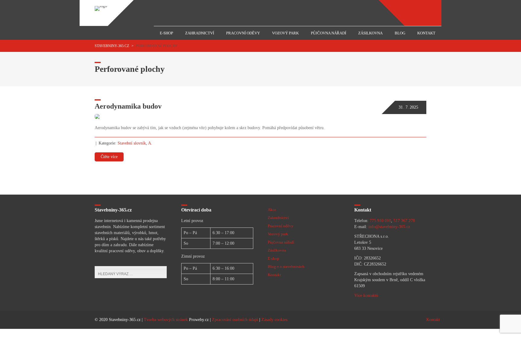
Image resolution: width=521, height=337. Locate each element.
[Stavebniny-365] (101, 6)
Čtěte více (109, 156)
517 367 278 (404, 220)
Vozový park (285, 33)
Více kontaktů (366, 295)
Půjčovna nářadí (328, 33)
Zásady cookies (274, 319)
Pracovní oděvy (243, 33)
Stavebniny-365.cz (112, 46)
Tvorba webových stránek (166, 319)
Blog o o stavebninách (286, 266)
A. (150, 143)
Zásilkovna (370, 33)
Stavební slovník (132, 143)
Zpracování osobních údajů (235, 319)
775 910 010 (380, 220)
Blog (400, 33)
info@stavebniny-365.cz (389, 226)
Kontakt (426, 33)
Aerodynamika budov (128, 106)
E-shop (166, 33)
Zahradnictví (199, 33)
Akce (272, 209)
